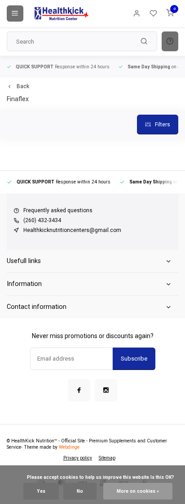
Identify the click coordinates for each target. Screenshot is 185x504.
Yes (41, 491)
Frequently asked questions (57, 210)
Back (23, 86)
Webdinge (69, 447)
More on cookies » (138, 491)
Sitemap (107, 457)
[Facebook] (79, 390)
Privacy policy (77, 457)
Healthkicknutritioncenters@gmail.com (72, 230)
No (80, 491)
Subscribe (134, 358)
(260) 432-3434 (42, 220)
